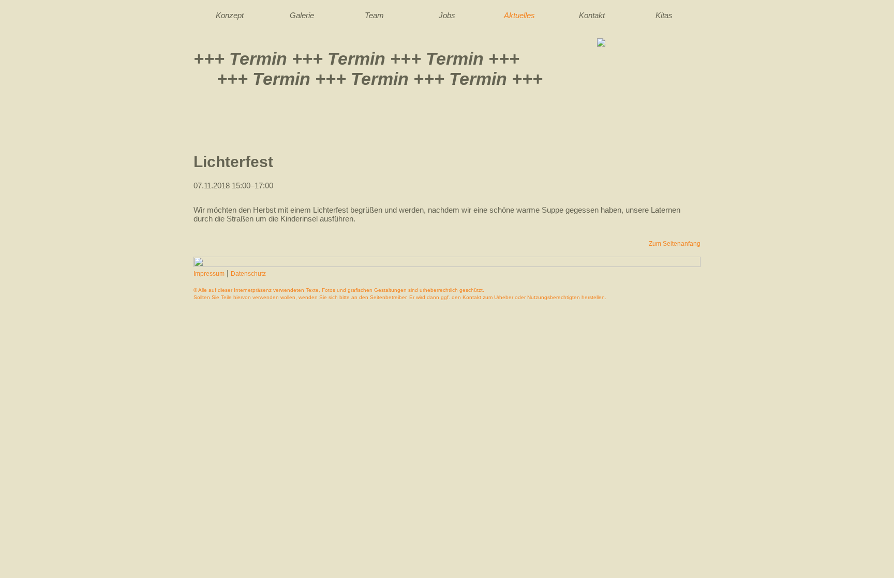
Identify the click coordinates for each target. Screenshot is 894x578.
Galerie (302, 15)
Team (374, 15)
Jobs (447, 15)
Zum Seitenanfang (675, 243)
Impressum (209, 273)
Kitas (664, 15)
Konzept (230, 15)
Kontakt (592, 15)
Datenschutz (248, 273)
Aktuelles (519, 15)
